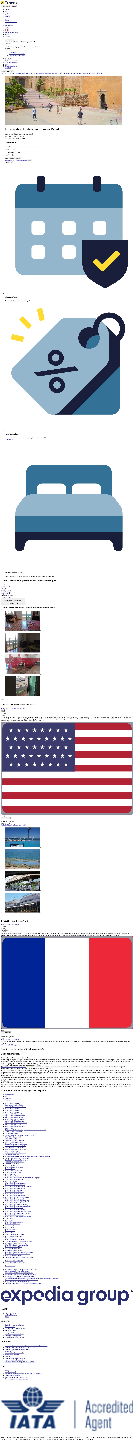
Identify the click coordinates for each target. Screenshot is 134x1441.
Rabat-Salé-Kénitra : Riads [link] (13, 1255)
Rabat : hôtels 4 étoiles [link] (12, 1110)
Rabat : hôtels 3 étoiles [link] (12, 1108)
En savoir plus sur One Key (17, 54)
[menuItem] (10, 73)
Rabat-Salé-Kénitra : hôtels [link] (13, 1137)
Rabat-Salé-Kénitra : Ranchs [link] (13, 1250)
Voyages (7, 36)
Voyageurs (8, 138)
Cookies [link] (7, 1356)
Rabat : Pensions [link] (10, 1229)
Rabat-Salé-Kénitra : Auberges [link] (14, 1240)
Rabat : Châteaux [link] (10, 1174)
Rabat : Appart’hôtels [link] (11, 1165)
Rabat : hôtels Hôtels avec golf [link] (14, 1199)
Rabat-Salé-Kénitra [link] (11, 62)
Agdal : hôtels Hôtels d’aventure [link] (15, 1126)
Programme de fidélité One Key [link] (14, 1337)
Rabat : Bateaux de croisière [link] (13, 1170)
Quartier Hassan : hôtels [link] (12, 1163)
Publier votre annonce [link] (11, 1313)
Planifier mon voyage (8, 71)
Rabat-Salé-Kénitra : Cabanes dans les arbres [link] (18, 1241)
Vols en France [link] (9, 1332)
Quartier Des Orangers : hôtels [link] (14, 1162)
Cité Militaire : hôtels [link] (11, 1133)
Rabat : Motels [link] (9, 1227)
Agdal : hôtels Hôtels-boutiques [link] (14, 1121)
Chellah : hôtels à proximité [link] (13, 1131)
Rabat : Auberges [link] (10, 1169)
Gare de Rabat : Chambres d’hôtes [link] (15, 1146)
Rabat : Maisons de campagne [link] (14, 1222)
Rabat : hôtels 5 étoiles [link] (12, 1112)
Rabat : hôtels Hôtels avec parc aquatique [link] (17, 1201)
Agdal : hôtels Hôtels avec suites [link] (15, 1116)
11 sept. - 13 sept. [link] (6, 597)
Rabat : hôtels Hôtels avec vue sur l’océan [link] (18, 1211)
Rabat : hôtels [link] (9, 1218)
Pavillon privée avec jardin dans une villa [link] (13, 1067)
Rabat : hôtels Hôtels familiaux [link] (14, 1202)
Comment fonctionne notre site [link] (14, 1353)
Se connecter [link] (9, 439)
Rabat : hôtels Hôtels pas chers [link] (14, 1215)
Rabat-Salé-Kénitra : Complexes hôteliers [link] (17, 1254)
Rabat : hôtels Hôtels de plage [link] (14, 1190)
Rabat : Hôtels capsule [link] (12, 1181)
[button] (67, 1090)
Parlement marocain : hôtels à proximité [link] (17, 1158)
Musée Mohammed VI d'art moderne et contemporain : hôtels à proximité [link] (27, 1156)
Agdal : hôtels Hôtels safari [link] (13, 1124)
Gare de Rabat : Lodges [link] (12, 1151)
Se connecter (9, 40)
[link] (21, 10)
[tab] (9, 1094)
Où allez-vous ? (9, 134)
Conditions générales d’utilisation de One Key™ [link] (20, 1347)
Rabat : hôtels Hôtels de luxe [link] (13, 1193)
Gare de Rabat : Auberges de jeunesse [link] (16, 1144)
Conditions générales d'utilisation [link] (15, 1358)
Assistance (8, 34)
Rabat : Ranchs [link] (9, 1232)
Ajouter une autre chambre (13, 158)
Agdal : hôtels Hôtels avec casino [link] (15, 1119)
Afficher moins (6, 818)
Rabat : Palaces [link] (9, 1225)
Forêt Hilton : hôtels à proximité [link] (14, 1140)
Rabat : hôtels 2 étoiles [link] (12, 1103)
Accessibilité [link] (9, 1351)
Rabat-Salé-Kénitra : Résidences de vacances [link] (19, 1252)
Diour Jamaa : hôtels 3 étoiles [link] (14, 1105)
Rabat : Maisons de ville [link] (12, 1224)
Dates (6, 136)
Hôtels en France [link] (10, 1327)
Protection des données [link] (12, 1354)
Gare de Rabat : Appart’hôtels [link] (14, 1142)
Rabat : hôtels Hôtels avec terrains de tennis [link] (18, 1186)
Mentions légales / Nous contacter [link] (15, 1360)
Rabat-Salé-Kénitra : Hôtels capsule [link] (16, 1243)
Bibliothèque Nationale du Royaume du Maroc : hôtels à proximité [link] (25, 1130)
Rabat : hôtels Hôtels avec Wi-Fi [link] (15, 1188)
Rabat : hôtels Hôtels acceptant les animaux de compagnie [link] (23, 1178)
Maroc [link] (7, 64)
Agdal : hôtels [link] (9, 1128)
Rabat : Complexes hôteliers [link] (13, 1236)
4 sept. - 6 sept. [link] (5, 594)
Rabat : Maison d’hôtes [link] (12, 1176)
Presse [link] (7, 1317)
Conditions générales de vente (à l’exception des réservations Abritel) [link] (26, 1346)
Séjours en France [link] (10, 1330)
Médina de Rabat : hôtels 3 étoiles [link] (15, 1107)
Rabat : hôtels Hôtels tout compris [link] (15, 1209)
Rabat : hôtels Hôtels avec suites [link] (15, 1185)
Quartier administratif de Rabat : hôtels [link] (17, 1160)
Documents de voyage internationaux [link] (16, 1379)
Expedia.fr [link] (8, 59)
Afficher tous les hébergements (10, 1045)
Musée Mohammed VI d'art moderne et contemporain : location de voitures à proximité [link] (31, 1278)
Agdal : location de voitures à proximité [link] (17, 1271)
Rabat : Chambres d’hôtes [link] (13, 1172)
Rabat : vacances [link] (10, 1266)
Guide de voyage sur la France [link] (14, 1325)
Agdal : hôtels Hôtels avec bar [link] (14, 1114)
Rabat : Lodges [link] (9, 1220)
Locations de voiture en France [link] (14, 1334)
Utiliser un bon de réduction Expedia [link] (16, 1377)
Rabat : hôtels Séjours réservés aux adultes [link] (18, 1216)
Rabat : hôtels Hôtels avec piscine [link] (15, 1183)
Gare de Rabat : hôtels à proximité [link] (15, 1149)
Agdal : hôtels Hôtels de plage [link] (14, 1117)
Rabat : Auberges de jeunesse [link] (14, 1167)
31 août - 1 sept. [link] (6, 590)
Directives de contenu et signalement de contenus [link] (20, 1362)
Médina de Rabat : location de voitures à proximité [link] (20, 1276)
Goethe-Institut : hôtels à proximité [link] (15, 1153)
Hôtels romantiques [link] (11, 66)
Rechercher (8, 162)
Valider (29, 160)
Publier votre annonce (11, 32)
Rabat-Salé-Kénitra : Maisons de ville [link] (16, 1245)
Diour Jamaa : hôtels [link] (11, 1139)
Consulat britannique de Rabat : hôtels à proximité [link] (20, 1135)
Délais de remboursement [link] (12, 1375)
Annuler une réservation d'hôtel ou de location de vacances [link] (23, 1373)
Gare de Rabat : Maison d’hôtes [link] (14, 1147)
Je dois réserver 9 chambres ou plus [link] (16, 160)
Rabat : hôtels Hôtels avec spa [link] (14, 1208)
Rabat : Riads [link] (9, 1238)
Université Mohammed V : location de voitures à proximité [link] (23, 1283)
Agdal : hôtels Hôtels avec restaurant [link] (16, 1123)
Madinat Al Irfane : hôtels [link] (13, 1154)
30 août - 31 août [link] (6, 586)
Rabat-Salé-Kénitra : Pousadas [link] (14, 1248)
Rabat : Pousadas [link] (10, 1231)
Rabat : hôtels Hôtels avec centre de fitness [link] (18, 1206)
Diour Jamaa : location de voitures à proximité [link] (19, 1273)
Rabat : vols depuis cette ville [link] (14, 1261)
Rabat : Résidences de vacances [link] (14, 1234)
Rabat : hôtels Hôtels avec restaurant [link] (16, 1204)
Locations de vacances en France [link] (15, 1328)
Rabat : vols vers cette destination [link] (15, 1262)
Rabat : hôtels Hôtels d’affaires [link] (14, 1192)
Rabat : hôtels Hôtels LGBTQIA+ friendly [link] (18, 1197)
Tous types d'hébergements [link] (13, 1335)
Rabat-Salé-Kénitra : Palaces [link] (13, 1247)
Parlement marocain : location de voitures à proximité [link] (21, 1280)
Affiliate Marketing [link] (11, 1315)
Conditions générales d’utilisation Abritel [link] (17, 1349)
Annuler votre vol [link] (10, 1372)
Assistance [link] (8, 1370)
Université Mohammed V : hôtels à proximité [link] (19, 1257)
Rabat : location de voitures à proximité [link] (17, 1281)
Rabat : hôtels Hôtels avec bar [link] (14, 1179)
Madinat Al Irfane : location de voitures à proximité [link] (20, 1274)
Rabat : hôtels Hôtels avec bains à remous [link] (17, 1213)
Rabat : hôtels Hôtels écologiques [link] (15, 1195)
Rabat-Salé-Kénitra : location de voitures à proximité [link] (21, 1269)
